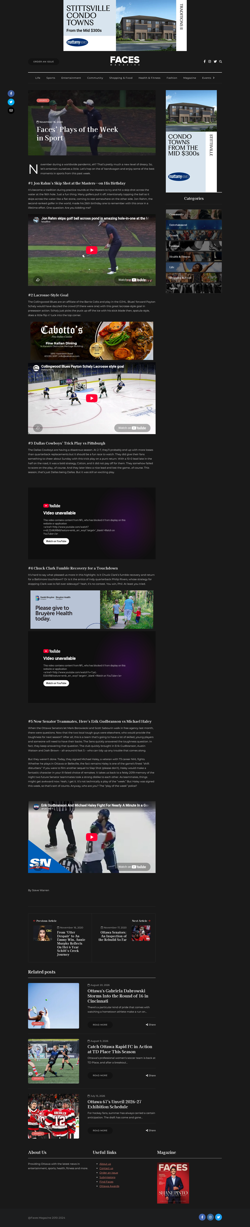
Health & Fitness (150, 77)
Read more (100, 1024)
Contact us (106, 1168)
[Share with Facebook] (11, 93)
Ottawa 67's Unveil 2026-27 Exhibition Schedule (114, 1104)
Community (95, 77)
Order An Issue (43, 61)
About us (105, 1163)
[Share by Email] (11, 110)
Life (37, 77)
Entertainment (71, 77)
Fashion (172, 77)
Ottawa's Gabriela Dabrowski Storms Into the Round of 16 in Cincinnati (118, 996)
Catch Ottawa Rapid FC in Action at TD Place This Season (120, 1048)
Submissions (107, 1177)
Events (206, 77)
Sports (50, 77)
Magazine (189, 77)
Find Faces (106, 1181)
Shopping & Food (120, 77)
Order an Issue (108, 1172)
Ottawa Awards (109, 1186)
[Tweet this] (11, 102)
